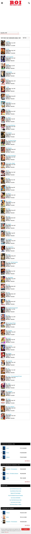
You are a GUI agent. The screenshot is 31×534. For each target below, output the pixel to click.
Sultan (7, 517)
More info (6, 532)
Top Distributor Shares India (15, 491)
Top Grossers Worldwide (15, 497)
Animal (7, 452)
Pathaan (8, 457)
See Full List (27, 461)
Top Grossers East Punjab (16, 502)
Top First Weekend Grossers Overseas (15, 495)
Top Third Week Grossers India (15, 500)
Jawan (7, 448)
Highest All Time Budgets (15, 493)
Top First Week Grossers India (15, 488)
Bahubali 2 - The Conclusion (11, 469)
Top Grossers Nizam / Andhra (15, 504)
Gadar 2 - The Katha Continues (12, 473)
